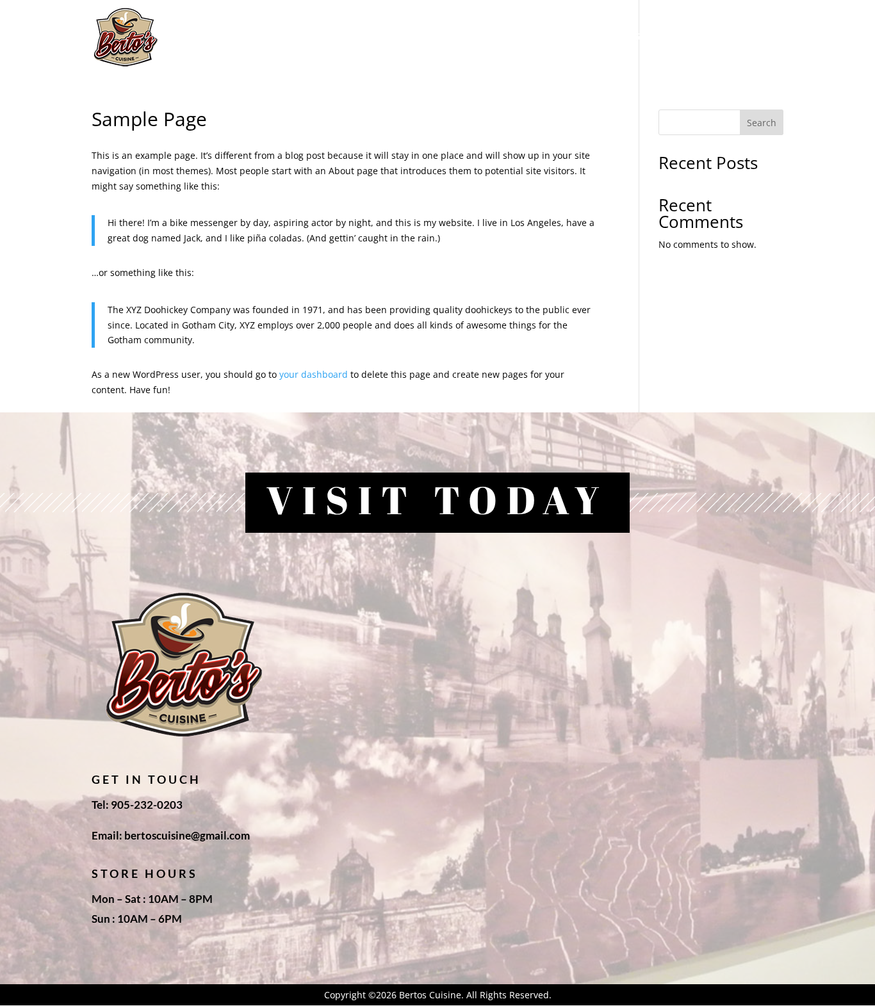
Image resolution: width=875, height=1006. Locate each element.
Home (430, 37)
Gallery (684, 37)
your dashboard (313, 374)
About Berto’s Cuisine (520, 37)
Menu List (621, 37)
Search (761, 123)
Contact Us (752, 37)
